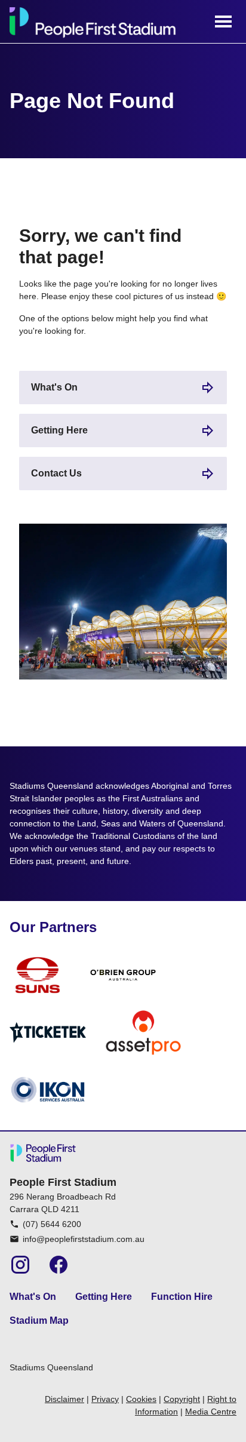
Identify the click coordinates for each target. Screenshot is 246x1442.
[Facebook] (58, 1264)
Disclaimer (64, 1399)
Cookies (141, 1399)
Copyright (182, 1399)
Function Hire (182, 1297)
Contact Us (56, 473)
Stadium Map (39, 1320)
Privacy (105, 1399)
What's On (54, 387)
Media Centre (210, 1411)
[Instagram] (20, 1264)
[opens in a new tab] (38, 975)
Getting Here (59, 430)
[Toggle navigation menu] (223, 21)
